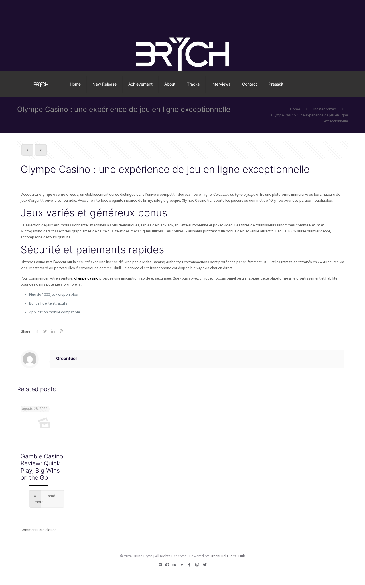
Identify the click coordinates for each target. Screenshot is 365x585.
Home (295, 109)
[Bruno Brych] (41, 84)
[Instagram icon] (197, 564)
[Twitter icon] (205, 564)
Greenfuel (66, 358)
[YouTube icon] (182, 564)
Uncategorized (324, 109)
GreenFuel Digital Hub (227, 556)
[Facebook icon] (189, 564)
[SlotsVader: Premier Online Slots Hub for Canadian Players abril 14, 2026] (5, 562)
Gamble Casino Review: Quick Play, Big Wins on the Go (42, 467)
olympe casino (86, 278)
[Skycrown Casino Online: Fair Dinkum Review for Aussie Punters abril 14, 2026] (360, 562)
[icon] (160, 564)
